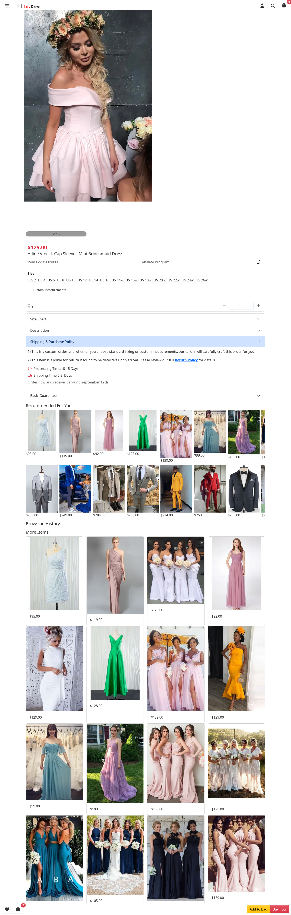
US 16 (104, 280)
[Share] (258, 262)
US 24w (188, 280)
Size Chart (38, 319)
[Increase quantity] (258, 306)
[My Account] (262, 6)
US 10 (70, 280)
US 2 (32, 280)
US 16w (131, 280)
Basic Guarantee (43, 395)
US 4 (41, 280)
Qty (30, 305)
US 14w (117, 280)
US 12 (82, 280)
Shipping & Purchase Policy (52, 341)
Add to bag (258, 909)
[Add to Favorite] (7, 909)
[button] (273, 6)
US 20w (160, 280)
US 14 (93, 280)
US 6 (51, 280)
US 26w (202, 280)
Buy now (280, 909)
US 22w (174, 280)
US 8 (60, 280)
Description (39, 330)
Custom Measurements (49, 290)
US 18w (145, 280)
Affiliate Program (155, 262)
